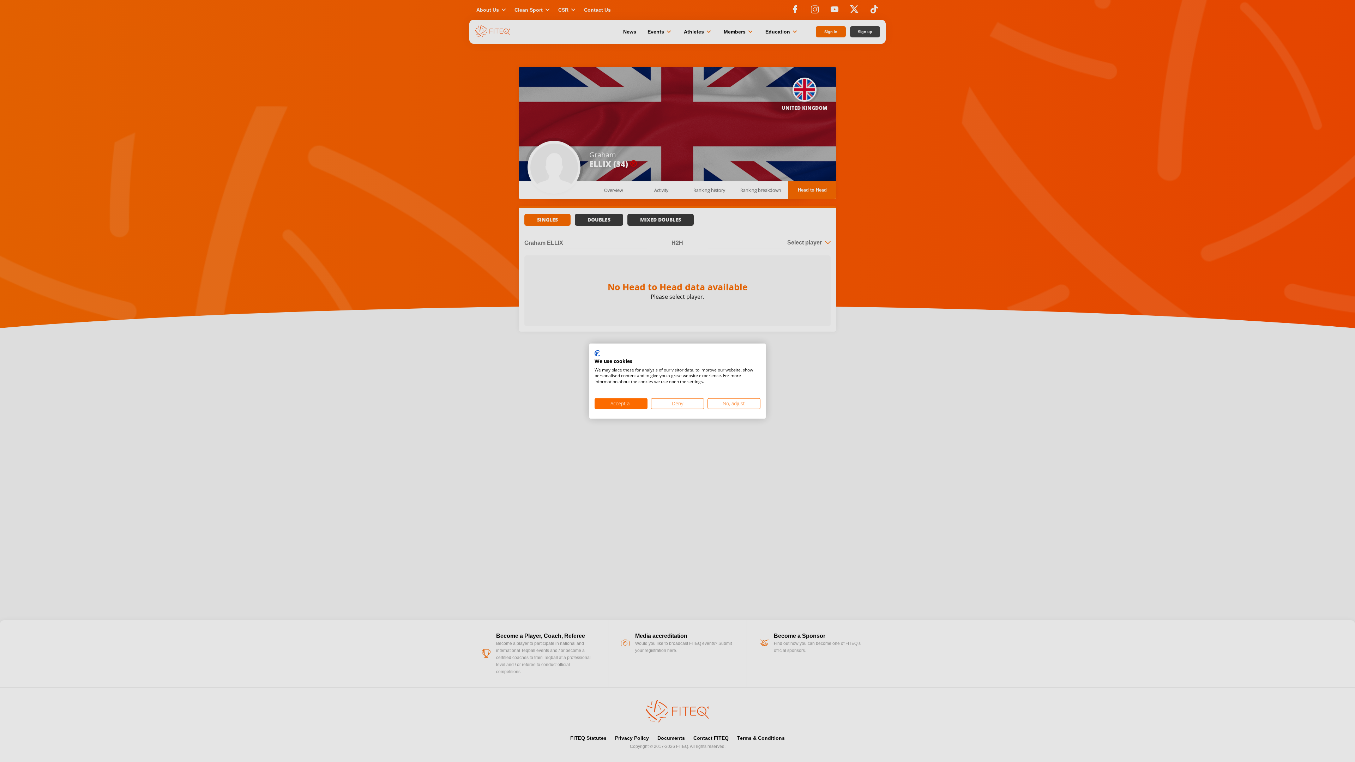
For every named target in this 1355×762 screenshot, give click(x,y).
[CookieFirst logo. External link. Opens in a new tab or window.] (597, 353)
